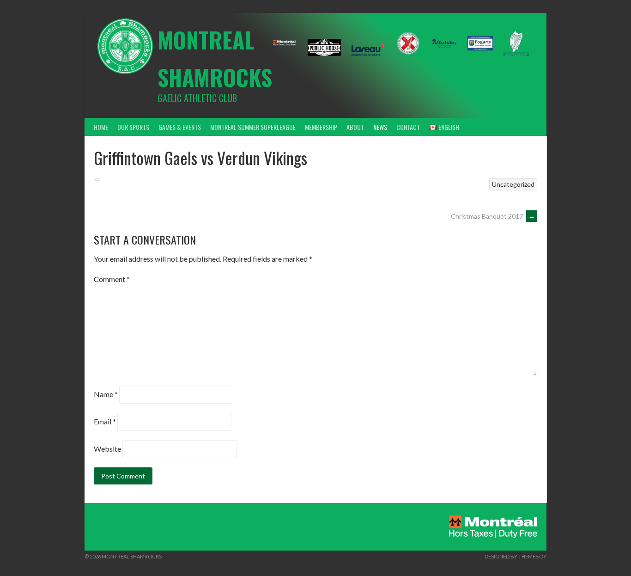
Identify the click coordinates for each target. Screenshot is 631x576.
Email (105, 421)
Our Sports (133, 127)
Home (101, 127)
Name (106, 394)
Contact (408, 127)
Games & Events (179, 127)
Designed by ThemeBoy (515, 556)
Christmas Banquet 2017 (493, 216)
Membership (321, 127)
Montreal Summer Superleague (253, 127)
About (355, 127)
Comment (112, 279)
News (380, 127)
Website (107, 448)
